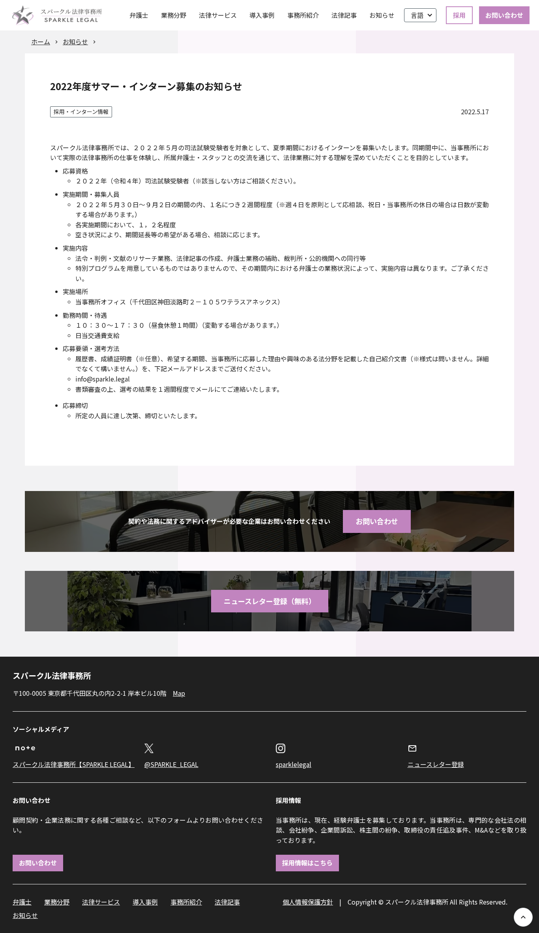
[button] (420, 15)
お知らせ (382, 15)
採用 (459, 15)
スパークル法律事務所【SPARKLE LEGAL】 (72, 764)
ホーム (40, 41)
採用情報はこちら (307, 862)
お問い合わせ (504, 15)
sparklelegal (293, 764)
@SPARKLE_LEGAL (171, 764)
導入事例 (262, 15)
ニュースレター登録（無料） (270, 601)
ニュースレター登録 (436, 764)
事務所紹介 (303, 15)
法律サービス (218, 15)
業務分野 (173, 15)
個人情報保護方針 (308, 902)
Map (179, 693)
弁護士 (138, 15)
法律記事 (344, 15)
